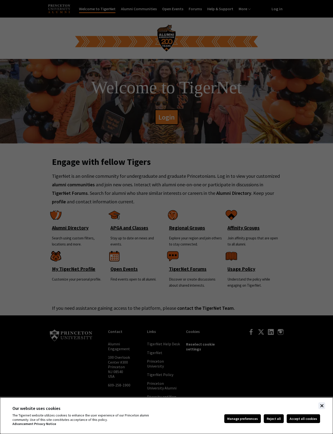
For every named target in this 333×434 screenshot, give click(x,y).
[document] (166, 415)
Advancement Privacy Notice (34, 424)
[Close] (321, 405)
